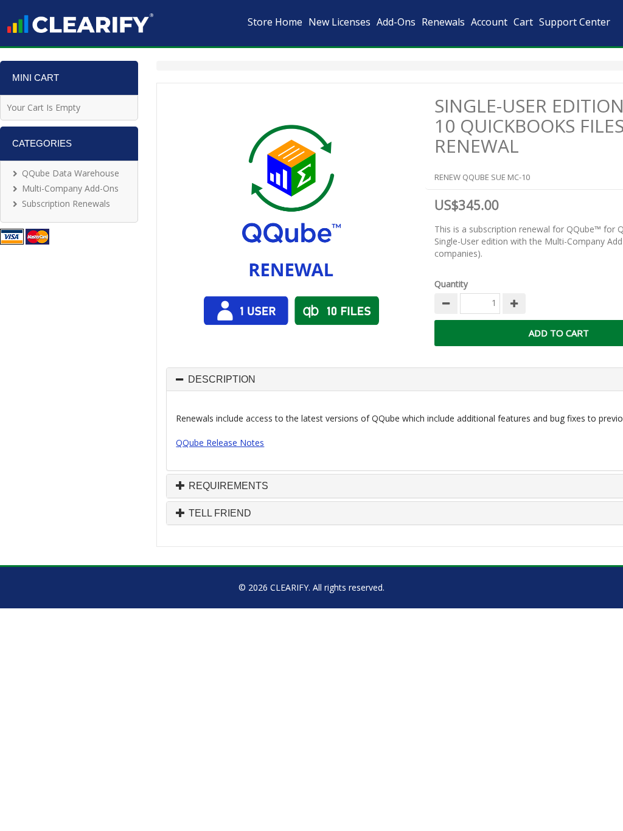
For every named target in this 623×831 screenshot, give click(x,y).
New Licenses (339, 22)
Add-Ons (396, 22)
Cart (523, 22)
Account (489, 22)
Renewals (443, 22)
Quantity (451, 284)
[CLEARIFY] (80, 23)
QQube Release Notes (220, 442)
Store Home (275, 22)
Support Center (574, 22)
